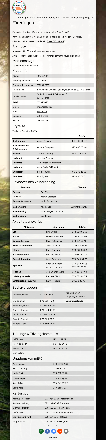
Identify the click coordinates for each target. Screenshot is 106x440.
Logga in (89, 17)
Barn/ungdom (52, 17)
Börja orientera (37, 17)
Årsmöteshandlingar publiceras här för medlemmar (37, 56)
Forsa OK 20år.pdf (55, 41)
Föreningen (23, 17)
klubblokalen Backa (48, 37)
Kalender (65, 17)
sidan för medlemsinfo (26, 65)
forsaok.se (42, 111)
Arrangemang (77, 17)
